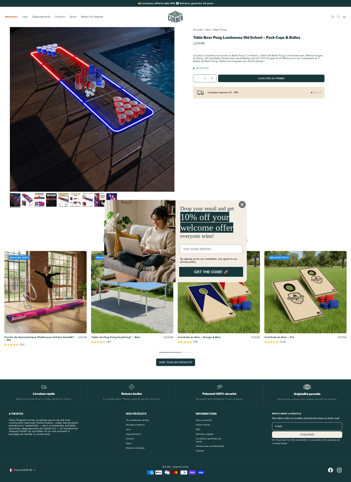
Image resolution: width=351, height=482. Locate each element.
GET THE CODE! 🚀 (211, 272)
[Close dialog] (242, 204)
